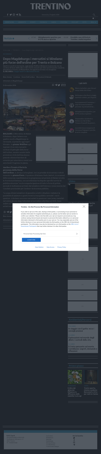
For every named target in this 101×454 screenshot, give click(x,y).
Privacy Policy (61, 247)
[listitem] (50, 234)
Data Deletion (39, 247)
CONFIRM (31, 240)
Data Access (50, 247)
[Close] (85, 207)
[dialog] (50, 227)
